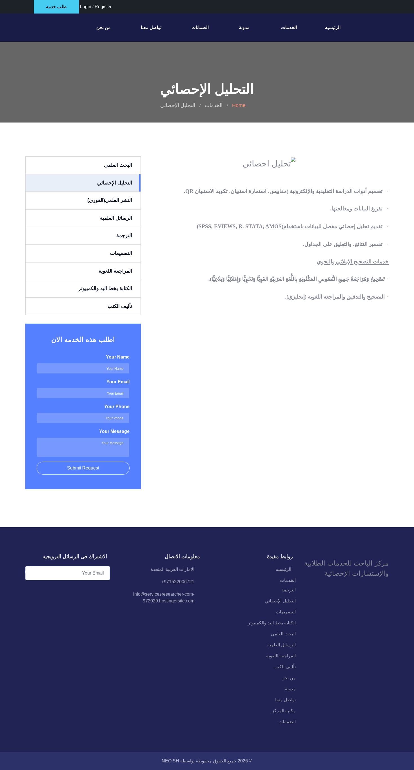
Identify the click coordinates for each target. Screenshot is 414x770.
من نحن (103, 27)
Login (85, 6)
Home (239, 105)
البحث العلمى (283, 633)
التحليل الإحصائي (280, 600)
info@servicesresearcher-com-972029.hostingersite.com (163, 597)
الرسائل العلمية (281, 644)
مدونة (244, 27)
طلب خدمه (56, 6)
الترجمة (288, 589)
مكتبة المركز (284, 710)
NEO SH (170, 760)
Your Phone (117, 406)
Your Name (118, 357)
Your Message (114, 431)
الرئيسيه (332, 27)
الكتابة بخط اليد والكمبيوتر (272, 622)
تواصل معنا (151, 27)
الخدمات (289, 27)
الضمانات (200, 27)
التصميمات (286, 611)
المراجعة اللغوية (281, 655)
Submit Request (83, 468)
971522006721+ (177, 581)
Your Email (118, 381)
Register (103, 6)
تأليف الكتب (284, 666)
